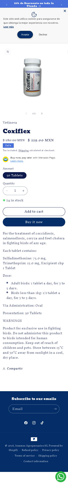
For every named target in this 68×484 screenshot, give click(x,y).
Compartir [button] (15, 368)
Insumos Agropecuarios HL (31, 445)
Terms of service (25, 455)
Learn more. (16, 161)
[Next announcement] (61, 5)
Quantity (9, 183)
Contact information (36, 461)
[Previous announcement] (6, 5)
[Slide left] (26, 113)
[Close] (65, 11)
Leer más (8, 26)
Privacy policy (50, 450)
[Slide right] (42, 113)
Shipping (23, 150)
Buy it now (34, 222)
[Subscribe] (55, 409)
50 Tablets (15, 175)
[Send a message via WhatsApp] (60, 476)
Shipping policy (47, 455)
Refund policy (30, 450)
